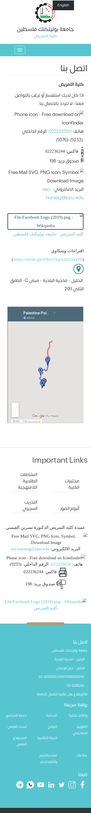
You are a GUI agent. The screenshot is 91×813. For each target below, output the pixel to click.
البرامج (52, 726)
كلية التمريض (45, 608)
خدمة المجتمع (16, 715)
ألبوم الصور (69, 508)
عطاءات (81, 755)
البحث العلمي (17, 726)
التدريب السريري (30, 505)
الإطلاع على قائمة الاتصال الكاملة (60, 694)
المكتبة (51, 715)
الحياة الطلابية (47, 738)
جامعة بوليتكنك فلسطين (45, 29)
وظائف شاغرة (78, 715)
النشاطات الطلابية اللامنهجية (27, 481)
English (63, 5)
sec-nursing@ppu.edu (30, 548)
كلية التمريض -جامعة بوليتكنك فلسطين (48, 234)
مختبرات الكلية (72, 484)
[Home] (45, 12)
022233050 (60, 131)
